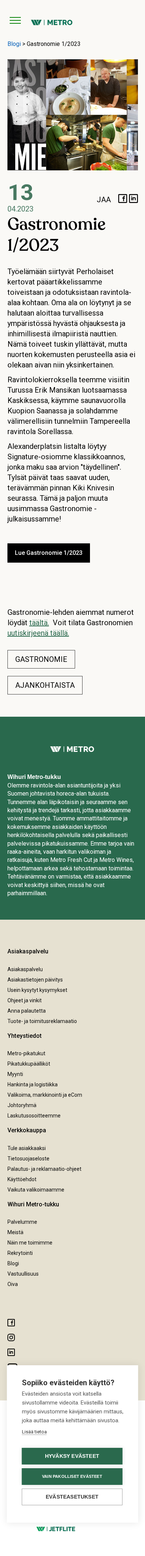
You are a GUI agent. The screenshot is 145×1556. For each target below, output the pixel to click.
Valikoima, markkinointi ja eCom (44, 1095)
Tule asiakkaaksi (26, 1148)
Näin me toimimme (29, 1243)
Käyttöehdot (21, 1179)
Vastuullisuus (23, 1274)
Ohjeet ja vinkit (24, 1000)
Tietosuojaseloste (28, 1159)
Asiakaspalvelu (25, 969)
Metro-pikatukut (26, 1053)
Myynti (15, 1074)
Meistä (15, 1232)
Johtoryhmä (21, 1105)
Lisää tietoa (34, 1432)
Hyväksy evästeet (72, 1456)
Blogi (14, 43)
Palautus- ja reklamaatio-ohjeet (44, 1169)
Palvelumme (22, 1222)
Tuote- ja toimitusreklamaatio (42, 1021)
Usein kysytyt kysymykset (37, 990)
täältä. (39, 622)
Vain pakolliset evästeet (72, 1476)
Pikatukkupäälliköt (28, 1064)
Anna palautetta (26, 1011)
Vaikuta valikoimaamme (35, 1190)
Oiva (12, 1284)
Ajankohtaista (45, 685)
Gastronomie (41, 659)
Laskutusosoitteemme (34, 1116)
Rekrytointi (20, 1253)
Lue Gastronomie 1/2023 (49, 552)
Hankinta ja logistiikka (32, 1084)
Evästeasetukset (72, 1497)
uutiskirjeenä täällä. (38, 633)
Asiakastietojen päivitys (35, 980)
